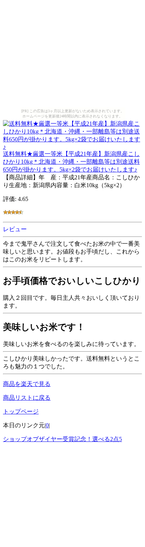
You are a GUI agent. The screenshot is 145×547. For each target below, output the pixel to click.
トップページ (21, 411)
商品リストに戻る (27, 397)
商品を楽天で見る (27, 384)
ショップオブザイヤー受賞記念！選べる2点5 (62, 439)
